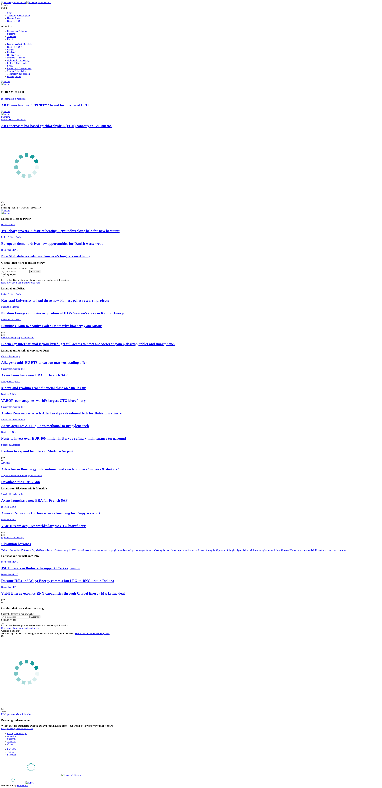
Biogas (10, 49)
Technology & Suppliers (18, 15)
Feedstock (12, 52)
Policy (10, 65)
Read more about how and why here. (92, 633)
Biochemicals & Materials (19, 44)
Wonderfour (22, 785)
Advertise (11, 36)
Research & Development (19, 68)
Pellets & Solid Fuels (17, 63)
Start (9, 13)
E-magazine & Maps (17, 31)
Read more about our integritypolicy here (20, 282)
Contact (10, 744)
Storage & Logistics (16, 71)
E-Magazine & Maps (11, 714)
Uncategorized (14, 76)
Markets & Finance (16, 57)
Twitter (10, 752)
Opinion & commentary (18, 60)
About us (11, 741)
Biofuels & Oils (14, 21)
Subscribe (11, 34)
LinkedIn (11, 749)
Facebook (11, 754)
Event (10, 39)
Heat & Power (14, 18)
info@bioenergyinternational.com (17, 728)
